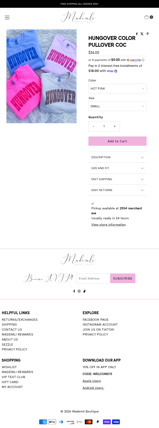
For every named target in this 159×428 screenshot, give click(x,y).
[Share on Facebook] (137, 34)
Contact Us (12, 329)
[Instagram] (79, 290)
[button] (117, 60)
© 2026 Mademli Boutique (79, 411)
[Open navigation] (7, 17)
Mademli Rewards (17, 334)
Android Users (93, 388)
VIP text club (13, 377)
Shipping (9, 324)
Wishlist (9, 367)
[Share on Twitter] (142, 34)
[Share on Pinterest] (148, 34)
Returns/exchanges (20, 319)
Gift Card (10, 382)
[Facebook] (74, 290)
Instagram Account (100, 324)
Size (91, 98)
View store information (108, 224)
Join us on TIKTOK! (98, 329)
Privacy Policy (14, 349)
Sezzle (7, 344)
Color (92, 80)
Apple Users (92, 381)
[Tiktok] (84, 290)
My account (12, 387)
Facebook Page (96, 319)
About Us (10, 339)
